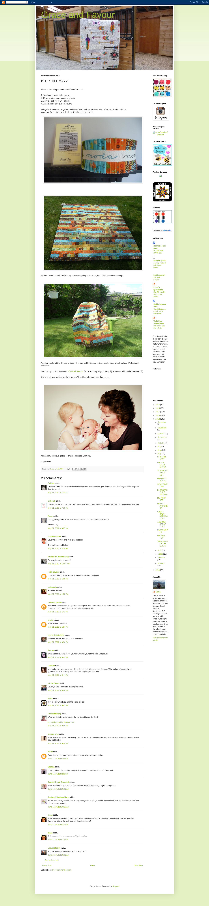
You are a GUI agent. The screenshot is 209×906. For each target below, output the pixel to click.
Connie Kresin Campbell (58, 782)
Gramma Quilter (55, 602)
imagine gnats (159, 260)
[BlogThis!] (76, 469)
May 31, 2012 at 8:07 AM (58, 528)
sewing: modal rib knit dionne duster (159, 265)
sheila (50, 620)
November (162, 428)
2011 (157, 570)
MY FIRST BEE (161, 499)
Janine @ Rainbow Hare (58, 797)
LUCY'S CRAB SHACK (161, 465)
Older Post (138, 865)
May (160, 454)
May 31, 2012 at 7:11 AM (58, 493)
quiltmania (52, 587)
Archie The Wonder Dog (58, 557)
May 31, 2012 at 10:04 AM (58, 564)
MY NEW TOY (161, 537)
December (162, 422)
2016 (157, 405)
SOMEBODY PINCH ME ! (162, 472)
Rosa (50, 516)
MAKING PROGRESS (162, 506)
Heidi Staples (53, 572)
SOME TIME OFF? (162, 485)
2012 (157, 419)
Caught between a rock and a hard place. (159, 311)
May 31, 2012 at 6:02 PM (58, 657)
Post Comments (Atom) (61, 870)
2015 (157, 408)
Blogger (115, 886)
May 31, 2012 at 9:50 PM (58, 743)
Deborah (51, 501)
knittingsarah (159, 275)
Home (92, 865)
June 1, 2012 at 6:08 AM (58, 759)
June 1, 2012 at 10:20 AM (58, 807)
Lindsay (51, 666)
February (161, 557)
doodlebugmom (54, 536)
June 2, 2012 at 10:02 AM (58, 855)
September (162, 437)
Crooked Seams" (75, 371)
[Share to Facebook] (82, 469)
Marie (50, 752)
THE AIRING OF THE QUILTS (162, 543)
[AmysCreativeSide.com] (160, 135)
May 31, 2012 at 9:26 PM (58, 690)
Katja (50, 698)
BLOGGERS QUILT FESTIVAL (162, 492)
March (160, 554)
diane (50, 815)
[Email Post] (68, 469)
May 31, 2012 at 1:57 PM (58, 627)
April (160, 550)
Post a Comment (52, 860)
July (159, 447)
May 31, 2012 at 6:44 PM (58, 675)
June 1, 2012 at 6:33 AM (58, 774)
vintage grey (53, 734)
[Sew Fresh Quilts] (162, 165)
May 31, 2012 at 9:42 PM (58, 705)
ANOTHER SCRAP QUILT (161, 524)
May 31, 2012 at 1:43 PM (58, 612)
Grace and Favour (78, 15)
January (161, 563)
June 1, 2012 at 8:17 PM (58, 825)
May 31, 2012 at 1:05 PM (58, 579)
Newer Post (46, 865)
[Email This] (73, 469)
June (160, 450)
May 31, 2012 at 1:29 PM (58, 594)
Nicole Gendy (54, 683)
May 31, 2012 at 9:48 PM (58, 726)
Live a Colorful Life (56, 635)
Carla (158, 592)
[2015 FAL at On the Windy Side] (162, 97)
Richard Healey (54, 714)
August (161, 443)
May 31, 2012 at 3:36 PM (58, 642)
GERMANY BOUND (162, 479)
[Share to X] (79, 469)
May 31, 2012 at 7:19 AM (58, 508)
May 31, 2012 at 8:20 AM (58, 549)
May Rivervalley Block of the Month (159, 294)
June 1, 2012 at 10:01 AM (58, 789)
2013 (157, 415)
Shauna (51, 767)
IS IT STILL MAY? (161, 458)
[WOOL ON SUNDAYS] (160, 176)
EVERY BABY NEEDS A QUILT (162, 515)
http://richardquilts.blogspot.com (61, 722)
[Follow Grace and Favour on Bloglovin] (162, 231)
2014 (157, 412)
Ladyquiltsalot (54, 848)
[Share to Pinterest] (84, 469)
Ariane (51, 650)
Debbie (51, 483)
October (161, 434)
